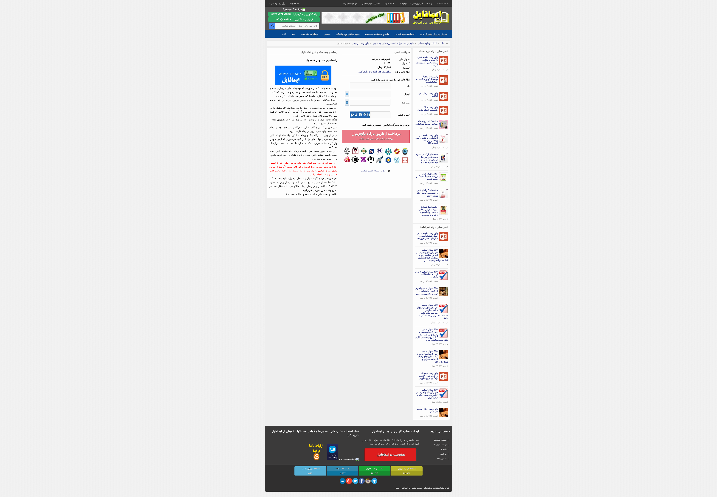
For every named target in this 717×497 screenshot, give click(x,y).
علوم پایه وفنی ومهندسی (377, 34)
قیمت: (406, 67)
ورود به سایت (275, 3)
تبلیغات (402, 3)
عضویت (292, 3)
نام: (408, 86)
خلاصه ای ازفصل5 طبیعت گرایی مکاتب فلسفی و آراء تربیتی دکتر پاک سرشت (428, 211)
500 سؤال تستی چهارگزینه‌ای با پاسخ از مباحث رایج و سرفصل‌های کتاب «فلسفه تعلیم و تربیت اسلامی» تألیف (432, 311)
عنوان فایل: (404, 59)
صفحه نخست (441, 3)
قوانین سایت (416, 3)
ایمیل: (406, 94)
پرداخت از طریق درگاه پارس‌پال (375, 135)
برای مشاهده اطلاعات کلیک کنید (374, 71)
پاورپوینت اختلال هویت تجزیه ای (427, 410)
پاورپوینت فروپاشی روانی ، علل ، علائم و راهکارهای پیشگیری (428, 376)
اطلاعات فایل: (402, 71)
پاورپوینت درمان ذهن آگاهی (428, 94)
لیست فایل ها (439, 444)
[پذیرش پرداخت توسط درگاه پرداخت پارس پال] (332, 459)
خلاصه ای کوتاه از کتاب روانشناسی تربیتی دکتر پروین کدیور (427, 193)
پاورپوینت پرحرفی (360, 43)
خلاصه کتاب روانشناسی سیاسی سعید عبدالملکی (426, 122)
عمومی (327, 34)
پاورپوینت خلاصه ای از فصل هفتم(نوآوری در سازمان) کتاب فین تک (427, 236)
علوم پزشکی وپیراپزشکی (347, 34)
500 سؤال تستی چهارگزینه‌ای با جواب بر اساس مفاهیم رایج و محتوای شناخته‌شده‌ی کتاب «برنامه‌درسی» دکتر (432, 255)
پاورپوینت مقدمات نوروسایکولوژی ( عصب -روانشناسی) (427, 79)
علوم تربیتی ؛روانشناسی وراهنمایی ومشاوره (393, 43)
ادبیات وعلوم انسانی (404, 34)
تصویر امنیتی (403, 114)
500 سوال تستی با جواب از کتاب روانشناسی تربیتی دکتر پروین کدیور (426, 291)
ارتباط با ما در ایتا (350, 3)
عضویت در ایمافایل (371, 3)
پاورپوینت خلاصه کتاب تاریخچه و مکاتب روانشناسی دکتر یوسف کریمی (427, 61)
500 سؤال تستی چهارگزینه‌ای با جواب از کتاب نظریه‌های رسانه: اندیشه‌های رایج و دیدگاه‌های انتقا (432, 356)
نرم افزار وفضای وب (309, 34)
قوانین (443, 454)
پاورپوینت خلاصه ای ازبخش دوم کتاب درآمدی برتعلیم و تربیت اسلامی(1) (426, 139)
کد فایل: (405, 63)
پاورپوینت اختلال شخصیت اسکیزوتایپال (427, 108)
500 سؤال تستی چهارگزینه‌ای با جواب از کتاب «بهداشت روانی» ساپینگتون (427, 393)
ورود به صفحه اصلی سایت (374, 170)
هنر (293, 34)
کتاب (283, 34)
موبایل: (406, 102)
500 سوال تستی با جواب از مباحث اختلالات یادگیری (426, 274)
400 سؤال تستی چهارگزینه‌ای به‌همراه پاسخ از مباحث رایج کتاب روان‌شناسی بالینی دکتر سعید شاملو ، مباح (431, 334)
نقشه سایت (389, 3)
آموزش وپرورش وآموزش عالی (433, 34)
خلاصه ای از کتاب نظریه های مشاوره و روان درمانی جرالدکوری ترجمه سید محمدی (427, 158)
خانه (442, 43)
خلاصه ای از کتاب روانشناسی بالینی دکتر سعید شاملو (427, 176)
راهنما (429, 3)
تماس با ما (441, 458)
